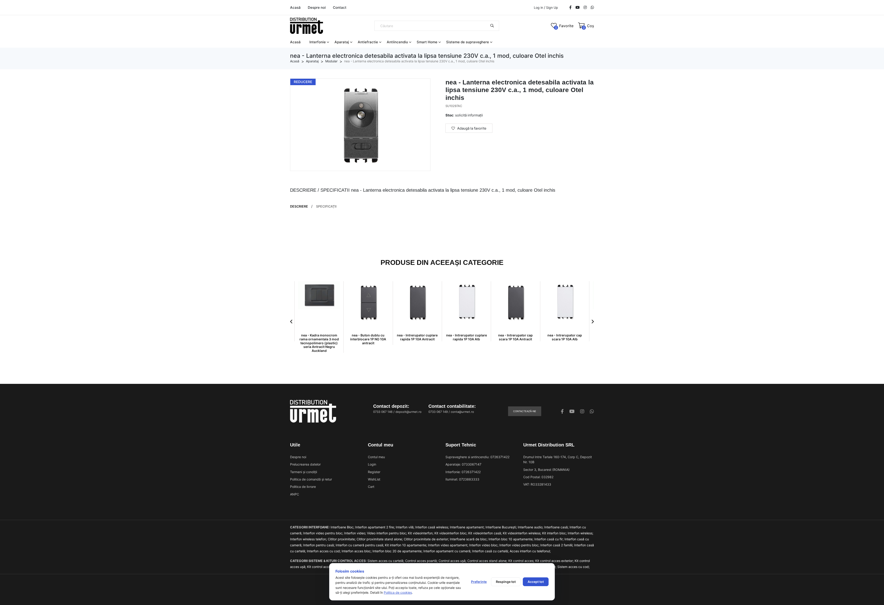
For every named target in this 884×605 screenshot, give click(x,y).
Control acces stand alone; (487, 561)
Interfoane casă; (557, 527)
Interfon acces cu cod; (324, 551)
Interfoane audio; (531, 527)
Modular (331, 61)
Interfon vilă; (405, 527)
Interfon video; (355, 533)
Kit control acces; (521, 561)
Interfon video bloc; (484, 545)
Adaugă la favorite (471, 128)
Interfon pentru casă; (319, 545)
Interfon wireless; (580, 533)
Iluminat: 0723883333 (462, 479)
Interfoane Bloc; (343, 527)
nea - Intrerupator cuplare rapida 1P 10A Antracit (417, 337)
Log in (538, 7)
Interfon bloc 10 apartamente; (511, 539)
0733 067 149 (438, 412)
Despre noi (317, 7)
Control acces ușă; (453, 561)
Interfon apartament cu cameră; (447, 551)
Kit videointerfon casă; (485, 533)
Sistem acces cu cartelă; (386, 561)
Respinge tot (506, 582)
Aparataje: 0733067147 (463, 464)
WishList (374, 479)
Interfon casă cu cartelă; (491, 551)
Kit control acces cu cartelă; (328, 567)
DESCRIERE (299, 206)
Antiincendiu (397, 42)
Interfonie (317, 42)
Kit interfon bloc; (555, 533)
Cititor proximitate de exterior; (427, 539)
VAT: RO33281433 (537, 484)
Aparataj (341, 42)
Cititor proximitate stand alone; (380, 539)
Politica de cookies (398, 592)
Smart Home (427, 42)
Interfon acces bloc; (357, 551)
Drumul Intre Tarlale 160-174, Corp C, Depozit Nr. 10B (557, 459)
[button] (291, 321)
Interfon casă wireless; (432, 527)
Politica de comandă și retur (311, 479)
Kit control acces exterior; (555, 561)
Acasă (295, 7)
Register (374, 472)
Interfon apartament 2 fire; (375, 527)
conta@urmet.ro (462, 412)
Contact (339, 7)
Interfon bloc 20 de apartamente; (397, 551)
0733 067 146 (383, 412)
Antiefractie (368, 42)
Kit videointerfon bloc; (451, 533)
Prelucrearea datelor (305, 464)
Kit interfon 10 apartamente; (406, 545)
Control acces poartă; (422, 561)
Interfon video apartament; (448, 545)
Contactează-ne (524, 411)
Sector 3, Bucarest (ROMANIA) (546, 470)
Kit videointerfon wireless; (522, 533)
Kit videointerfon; (421, 533)
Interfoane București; (502, 527)
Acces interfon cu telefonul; (530, 551)
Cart (371, 487)
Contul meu (376, 457)
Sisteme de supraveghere (467, 42)
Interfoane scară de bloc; (469, 539)
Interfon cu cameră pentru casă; (360, 545)
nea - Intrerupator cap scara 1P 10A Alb (564, 337)
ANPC (294, 494)
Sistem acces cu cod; (573, 567)
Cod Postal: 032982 (538, 477)
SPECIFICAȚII (326, 206)
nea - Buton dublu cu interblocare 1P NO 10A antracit (368, 339)
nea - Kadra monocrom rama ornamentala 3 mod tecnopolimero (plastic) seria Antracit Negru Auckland (319, 343)
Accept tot (536, 582)
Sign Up (552, 7)
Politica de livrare (303, 487)
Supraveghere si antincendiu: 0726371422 (477, 457)
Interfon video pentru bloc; (323, 533)
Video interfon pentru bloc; (387, 533)
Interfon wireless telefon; (309, 539)
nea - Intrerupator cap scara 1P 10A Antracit (515, 337)
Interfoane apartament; (468, 527)
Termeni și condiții (303, 472)
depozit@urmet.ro (408, 412)
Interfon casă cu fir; (549, 539)
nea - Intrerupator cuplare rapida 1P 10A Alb (466, 337)
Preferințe (479, 582)
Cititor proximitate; (342, 539)
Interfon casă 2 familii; (557, 545)
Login (372, 464)
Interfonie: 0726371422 (463, 472)
